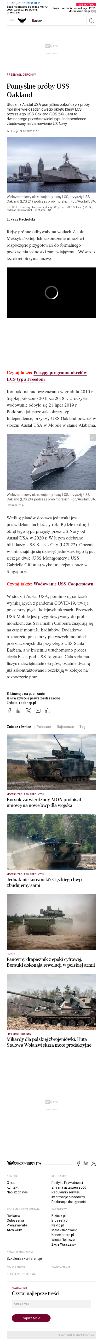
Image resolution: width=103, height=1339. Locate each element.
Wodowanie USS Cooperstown (63, 583)
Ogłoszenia (15, 1220)
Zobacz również (19, 727)
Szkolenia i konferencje (24, 1258)
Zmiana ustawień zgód (69, 1187)
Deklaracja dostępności (69, 1202)
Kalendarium (61, 1266)
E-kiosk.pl (59, 1216)
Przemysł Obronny (21, 74)
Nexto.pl (58, 1225)
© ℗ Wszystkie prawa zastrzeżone (33, 698)
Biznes (11, 954)
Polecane (44, 727)
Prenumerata (17, 1225)
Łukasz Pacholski (21, 219)
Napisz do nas (17, 1192)
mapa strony (16, 1266)
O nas (11, 1183)
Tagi (82, 727)
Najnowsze (65, 727)
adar (37, 20)
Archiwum (14, 1230)
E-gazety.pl (60, 1220)
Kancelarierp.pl (63, 1235)
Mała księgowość (64, 1230)
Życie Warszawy (64, 1244)
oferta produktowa (21, 1274)
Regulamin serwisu (66, 1192)
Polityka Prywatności (67, 1183)
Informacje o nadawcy (68, 1197)
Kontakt (12, 1187)
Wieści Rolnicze (63, 1240)
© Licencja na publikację (26, 694)
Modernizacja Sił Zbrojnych (25, 794)
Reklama (13, 1216)
